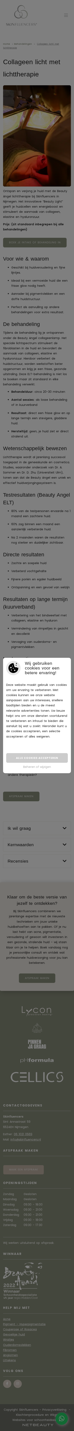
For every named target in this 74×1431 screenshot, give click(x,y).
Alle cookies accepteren (37, 758)
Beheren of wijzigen (37, 767)
